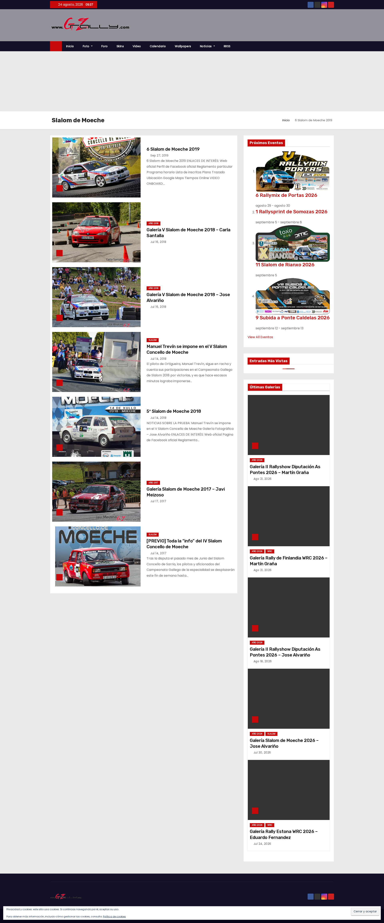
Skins (120, 46)
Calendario (158, 46)
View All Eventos (260, 337)
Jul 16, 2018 (158, 242)
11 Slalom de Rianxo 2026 (285, 265)
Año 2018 (153, 223)
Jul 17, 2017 (158, 501)
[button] (333, 46)
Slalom (153, 340)
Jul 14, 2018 (158, 359)
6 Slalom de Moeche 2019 (173, 149)
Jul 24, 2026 (262, 844)
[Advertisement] (192, 81)
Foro (104, 46)
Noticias (206, 46)
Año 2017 (153, 482)
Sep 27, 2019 (159, 155)
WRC (269, 551)
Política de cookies (114, 916)
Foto (86, 46)
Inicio (70, 46)
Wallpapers (183, 46)
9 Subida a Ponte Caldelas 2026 (293, 318)
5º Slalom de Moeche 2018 (174, 411)
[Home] (56, 46)
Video (137, 46)
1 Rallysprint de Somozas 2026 (291, 211)
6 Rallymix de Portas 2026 (286, 195)
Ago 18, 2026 (263, 661)
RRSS (227, 46)
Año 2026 (257, 460)
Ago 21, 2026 (263, 479)
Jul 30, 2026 (262, 753)
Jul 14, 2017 (158, 553)
